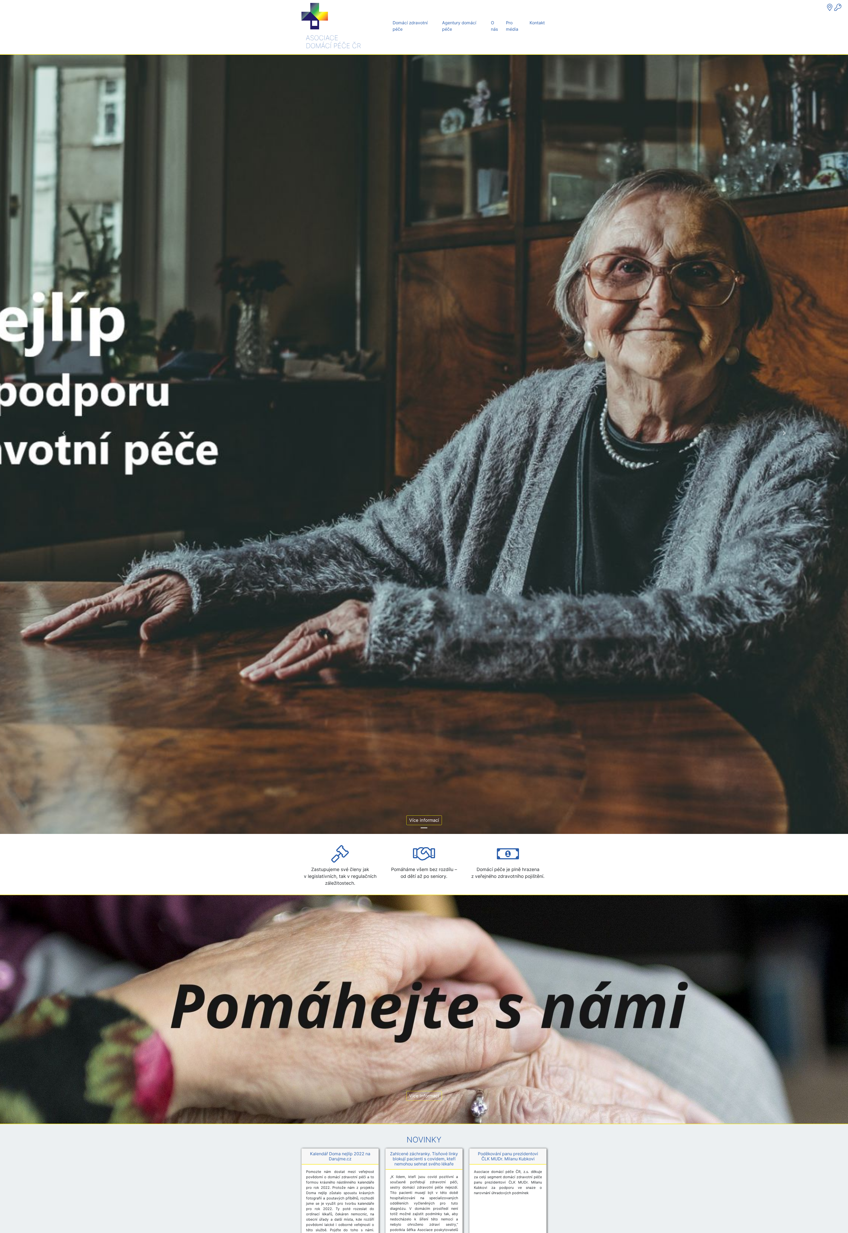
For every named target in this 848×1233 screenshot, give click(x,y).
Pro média (512, 26)
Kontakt (537, 22)
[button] (63, 433)
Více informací (424, 820)
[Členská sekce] (837, 7)
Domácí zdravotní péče (410, 26)
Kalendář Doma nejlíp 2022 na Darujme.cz (340, 1156)
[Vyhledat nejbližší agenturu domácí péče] (830, 7)
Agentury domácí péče (459, 26)
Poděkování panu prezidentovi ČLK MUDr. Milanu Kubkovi (508, 1156)
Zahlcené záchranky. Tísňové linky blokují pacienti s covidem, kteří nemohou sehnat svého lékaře (424, 1159)
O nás (494, 26)
